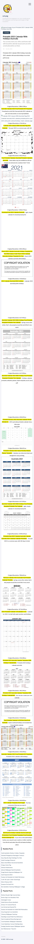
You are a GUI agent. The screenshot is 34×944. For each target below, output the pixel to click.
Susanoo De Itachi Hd (7, 884)
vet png (5, 16)
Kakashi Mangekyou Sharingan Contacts (12, 855)
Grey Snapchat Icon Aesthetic (9, 912)
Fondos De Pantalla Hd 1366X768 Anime (12, 877)
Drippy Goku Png (6, 865)
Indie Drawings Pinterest (8, 860)
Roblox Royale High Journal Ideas (10, 895)
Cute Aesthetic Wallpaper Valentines (11, 921)
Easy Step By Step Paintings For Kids (11, 858)
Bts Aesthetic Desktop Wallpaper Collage (13, 886)
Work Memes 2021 (6, 882)
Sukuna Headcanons (7, 867)
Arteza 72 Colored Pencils (8, 904)
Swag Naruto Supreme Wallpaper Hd (11, 872)
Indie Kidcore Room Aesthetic (9, 902)
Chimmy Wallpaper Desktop (9, 914)
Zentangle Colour (6, 900)
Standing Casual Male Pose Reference (12, 916)
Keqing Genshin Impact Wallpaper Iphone (13, 926)
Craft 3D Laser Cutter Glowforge (10, 879)
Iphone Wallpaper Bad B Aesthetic (11, 870)
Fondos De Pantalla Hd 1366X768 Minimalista (14, 909)
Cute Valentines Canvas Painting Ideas (12, 924)
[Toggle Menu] (30, 4)
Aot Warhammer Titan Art (8, 929)
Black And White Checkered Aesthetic (12, 862)
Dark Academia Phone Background (11, 919)
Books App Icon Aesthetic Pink (10, 897)
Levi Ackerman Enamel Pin (8, 907)
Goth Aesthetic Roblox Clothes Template (12, 853)
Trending (6, 32)
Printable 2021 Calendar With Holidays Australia (15, 37)
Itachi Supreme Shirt (7, 874)
